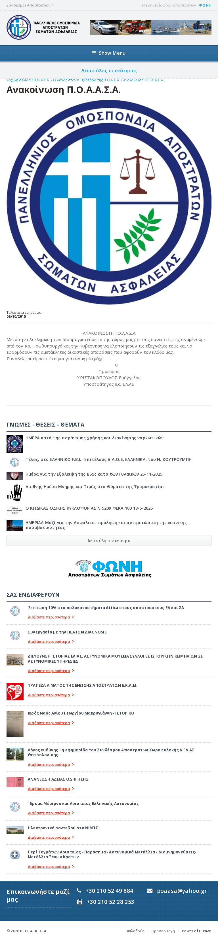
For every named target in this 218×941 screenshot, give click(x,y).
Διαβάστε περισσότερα (49, 617)
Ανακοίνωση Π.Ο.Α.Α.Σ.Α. (143, 80)
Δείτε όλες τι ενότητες (109, 70)
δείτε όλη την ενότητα (109, 540)
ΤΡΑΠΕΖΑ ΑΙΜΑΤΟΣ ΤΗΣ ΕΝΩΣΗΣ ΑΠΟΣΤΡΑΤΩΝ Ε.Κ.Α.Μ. (82, 685)
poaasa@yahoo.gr (182, 891)
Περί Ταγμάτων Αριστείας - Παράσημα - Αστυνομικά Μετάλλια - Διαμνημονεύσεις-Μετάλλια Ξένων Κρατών (112, 854)
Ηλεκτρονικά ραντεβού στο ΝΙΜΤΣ (63, 827)
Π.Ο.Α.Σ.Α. (42, 80)
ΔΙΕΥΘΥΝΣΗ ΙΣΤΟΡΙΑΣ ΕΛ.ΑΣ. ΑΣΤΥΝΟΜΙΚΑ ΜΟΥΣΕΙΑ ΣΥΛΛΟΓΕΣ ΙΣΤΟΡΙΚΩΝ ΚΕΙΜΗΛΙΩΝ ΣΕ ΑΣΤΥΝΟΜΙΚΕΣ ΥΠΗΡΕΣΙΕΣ (115, 659)
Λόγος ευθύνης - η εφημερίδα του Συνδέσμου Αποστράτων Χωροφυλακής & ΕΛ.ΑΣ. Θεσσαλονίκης (112, 752)
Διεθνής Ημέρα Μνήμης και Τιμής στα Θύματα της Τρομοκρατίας (95, 486)
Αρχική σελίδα (19, 80)
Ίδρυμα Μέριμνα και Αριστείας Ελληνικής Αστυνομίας (83, 803)
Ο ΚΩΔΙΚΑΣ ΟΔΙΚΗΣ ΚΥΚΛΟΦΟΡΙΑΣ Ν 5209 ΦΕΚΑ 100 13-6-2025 (89, 508)
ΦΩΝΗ (205, 5)
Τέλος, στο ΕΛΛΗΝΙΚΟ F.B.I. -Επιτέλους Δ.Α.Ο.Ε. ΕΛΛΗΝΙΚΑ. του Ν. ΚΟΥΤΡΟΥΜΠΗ (109, 459)
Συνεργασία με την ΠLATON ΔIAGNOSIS (67, 632)
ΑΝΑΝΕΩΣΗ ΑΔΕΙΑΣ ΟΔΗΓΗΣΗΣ (58, 779)
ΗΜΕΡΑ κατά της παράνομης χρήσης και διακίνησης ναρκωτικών (95, 437)
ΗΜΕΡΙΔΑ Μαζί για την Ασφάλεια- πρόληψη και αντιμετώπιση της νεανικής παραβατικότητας (106, 525)
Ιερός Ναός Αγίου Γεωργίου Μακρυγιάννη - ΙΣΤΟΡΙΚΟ (81, 713)
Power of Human (196, 930)
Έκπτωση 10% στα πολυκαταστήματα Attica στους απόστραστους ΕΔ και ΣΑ (106, 607)
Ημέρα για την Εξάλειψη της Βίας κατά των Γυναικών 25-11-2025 (94, 474)
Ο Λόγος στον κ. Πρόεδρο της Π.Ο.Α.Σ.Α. (87, 80)
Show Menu (112, 53)
